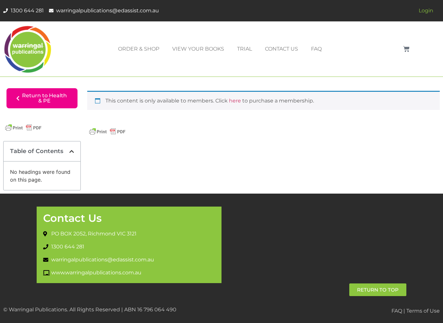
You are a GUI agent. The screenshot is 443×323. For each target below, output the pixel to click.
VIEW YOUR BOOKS (198, 49)
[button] (71, 151)
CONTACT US (281, 49)
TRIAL (244, 49)
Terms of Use (423, 311)
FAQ (316, 49)
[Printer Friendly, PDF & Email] (23, 130)
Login (426, 10)
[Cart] (406, 49)
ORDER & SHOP (138, 49)
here (235, 101)
